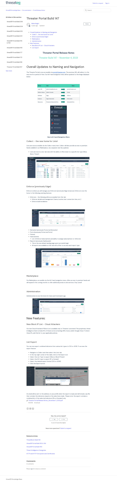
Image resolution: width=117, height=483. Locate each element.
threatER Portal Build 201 (14, 36)
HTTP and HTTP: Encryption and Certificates (41, 454)
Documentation (26, 10)
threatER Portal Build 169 (14, 62)
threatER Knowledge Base (13, 10)
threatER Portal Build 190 (14, 48)
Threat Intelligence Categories (36, 450)
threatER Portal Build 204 (15, 26)
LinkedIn (33, 408)
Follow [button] (87, 24)
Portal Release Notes (39, 10)
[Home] (13, 4)
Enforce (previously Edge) (40, 37)
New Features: (34, 43)
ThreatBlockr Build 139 (33, 440)
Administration (36, 41)
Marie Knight (35, 23)
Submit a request (98, 3)
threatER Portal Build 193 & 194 (14, 42)
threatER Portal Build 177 (14, 52)
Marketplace (36, 39)
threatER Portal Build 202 (15, 31)
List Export (35, 48)
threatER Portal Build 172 (14, 57)
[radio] (54, 419)
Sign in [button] (107, 3)
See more (9, 71)
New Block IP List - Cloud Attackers (43, 45)
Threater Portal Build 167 (14, 67)
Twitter (30, 408)
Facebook (28, 408)
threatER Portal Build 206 (15, 22)
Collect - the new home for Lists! (42, 34)
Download (37, 403)
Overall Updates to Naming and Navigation (43, 32)
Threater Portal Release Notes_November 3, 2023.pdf (45, 400)
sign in (32, 469)
